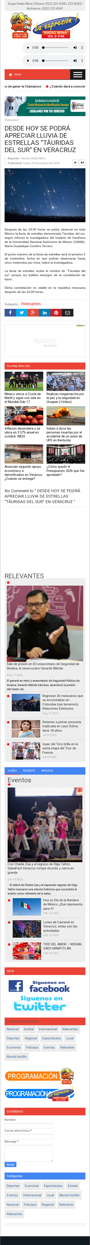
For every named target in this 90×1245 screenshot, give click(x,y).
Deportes (13, 1038)
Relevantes (11, 120)
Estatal (29, 1029)
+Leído (12, 770)
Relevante (67, 1047)
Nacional (13, 1029)
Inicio (17, 74)
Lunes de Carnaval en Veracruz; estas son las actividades (60, 926)
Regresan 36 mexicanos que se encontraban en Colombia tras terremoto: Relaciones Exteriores (62, 702)
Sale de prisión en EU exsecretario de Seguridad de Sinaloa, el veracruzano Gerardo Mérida (43, 666)
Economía (14, 1047)
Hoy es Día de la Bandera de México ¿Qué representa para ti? (62, 904)
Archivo (47, 770)
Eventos (49, 1047)
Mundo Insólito (17, 1056)
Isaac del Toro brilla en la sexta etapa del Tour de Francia (60, 748)
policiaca (32, 1047)
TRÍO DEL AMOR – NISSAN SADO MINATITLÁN (62, 946)
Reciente (29, 770)
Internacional (48, 1029)
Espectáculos (51, 1038)
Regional (31, 1038)
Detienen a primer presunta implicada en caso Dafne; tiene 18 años (61, 726)
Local (69, 1038)
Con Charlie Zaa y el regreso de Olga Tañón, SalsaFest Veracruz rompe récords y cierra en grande (41, 868)
